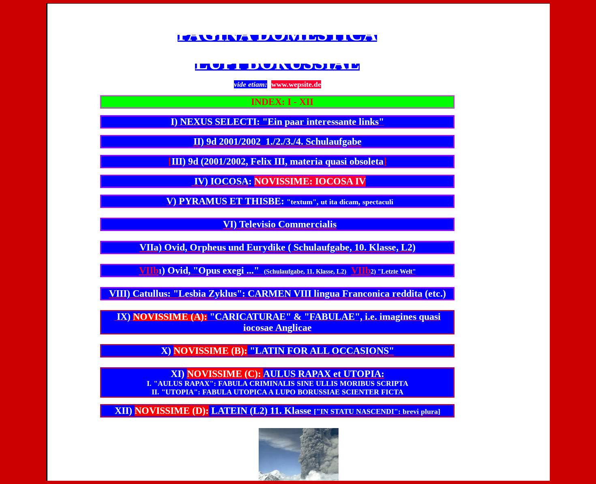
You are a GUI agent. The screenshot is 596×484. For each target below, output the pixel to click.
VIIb (149, 270)
